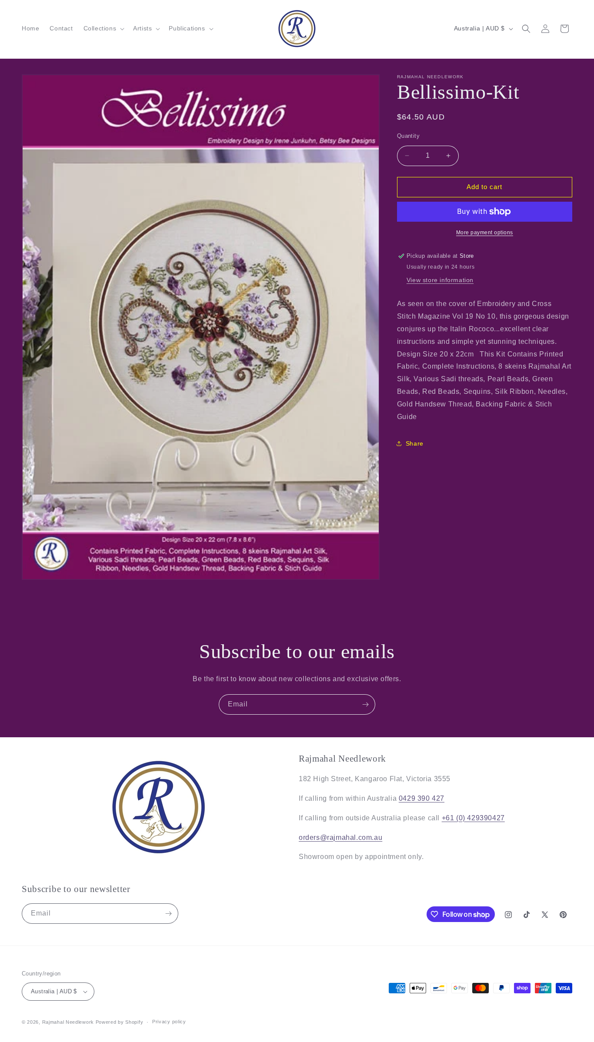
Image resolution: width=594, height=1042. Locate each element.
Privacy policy (169, 1021)
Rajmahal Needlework (68, 1022)
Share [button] (415, 443)
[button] (103, 28)
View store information (440, 279)
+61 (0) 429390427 (473, 818)
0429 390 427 (421, 798)
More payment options (484, 233)
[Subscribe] (365, 704)
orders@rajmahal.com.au (340, 837)
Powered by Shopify (119, 1022)
